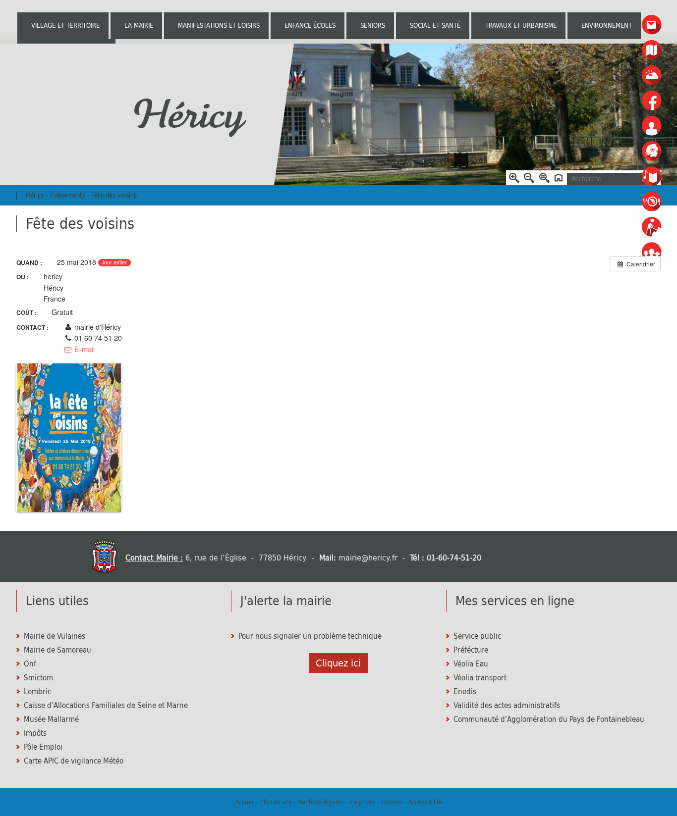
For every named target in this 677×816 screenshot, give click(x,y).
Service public (477, 636)
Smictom (38, 678)
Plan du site (276, 802)
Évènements (67, 195)
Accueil (245, 802)
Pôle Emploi (43, 747)
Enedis (464, 692)
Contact (652, 25)
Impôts (35, 733)
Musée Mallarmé (51, 719)
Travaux (652, 227)
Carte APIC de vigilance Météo (73, 761)
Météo (652, 75)
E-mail (83, 349)
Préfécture (470, 650)
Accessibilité (425, 802)
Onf (30, 664)
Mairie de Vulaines (54, 636)
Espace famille (652, 252)
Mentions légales (320, 802)
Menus (652, 202)
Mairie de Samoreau (57, 650)
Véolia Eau (470, 664)
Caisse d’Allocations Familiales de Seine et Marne (106, 706)
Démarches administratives (652, 151)
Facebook (652, 101)
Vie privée (362, 802)
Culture (652, 176)
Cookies (392, 802)
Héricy (187, 114)
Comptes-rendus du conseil (652, 126)
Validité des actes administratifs (506, 706)
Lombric (37, 692)
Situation (652, 50)
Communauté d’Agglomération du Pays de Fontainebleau (548, 719)
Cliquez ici (338, 663)
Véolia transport (480, 678)
